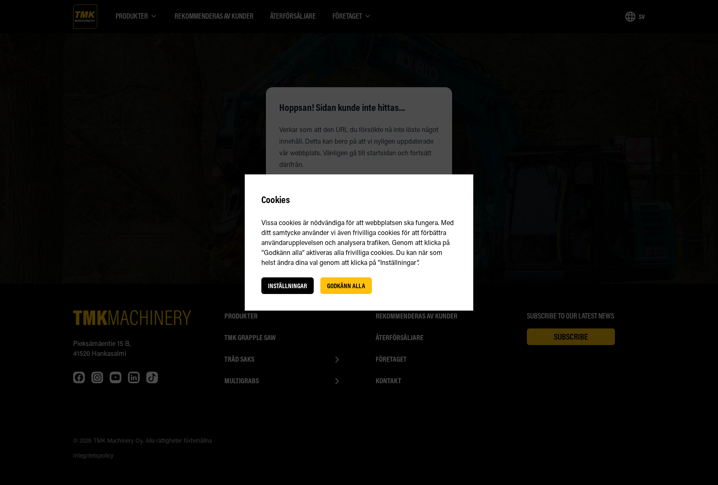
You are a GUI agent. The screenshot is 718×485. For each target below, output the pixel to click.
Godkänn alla (346, 286)
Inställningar (287, 286)
